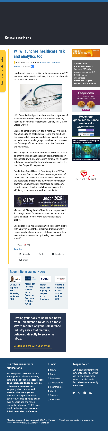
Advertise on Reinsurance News (83, 65)
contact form (83, 373)
